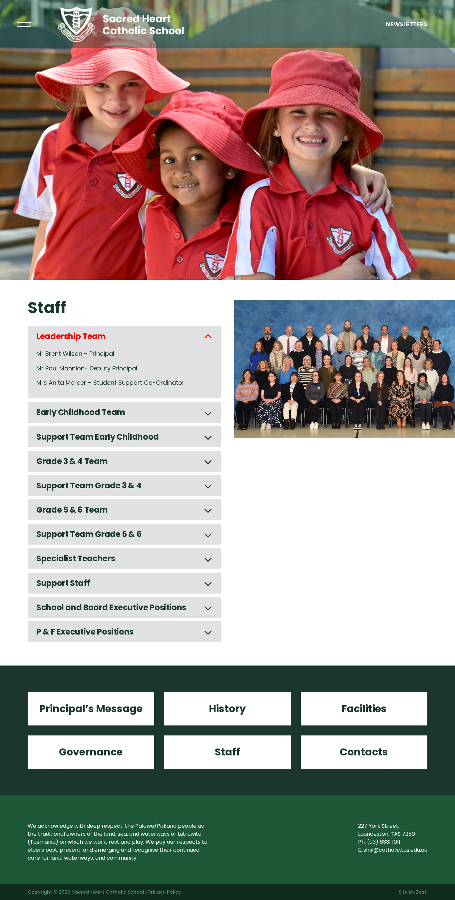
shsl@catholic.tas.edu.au (395, 850)
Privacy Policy (164, 892)
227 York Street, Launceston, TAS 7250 (386, 830)
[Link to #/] (24, 24)
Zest (421, 892)
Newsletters (406, 24)
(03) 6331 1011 (383, 842)
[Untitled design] (137, 9)
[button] (124, 336)
